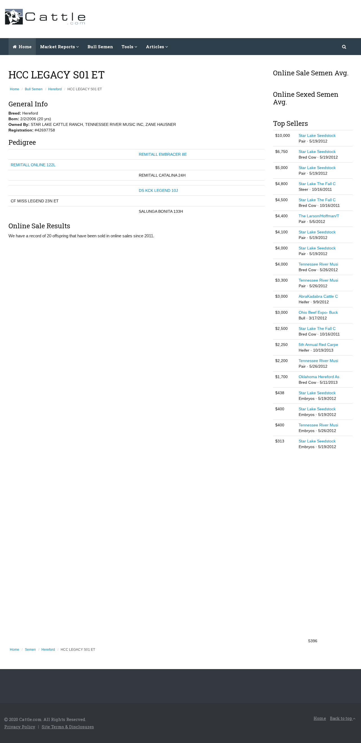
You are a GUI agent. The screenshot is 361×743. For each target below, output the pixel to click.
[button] (344, 46)
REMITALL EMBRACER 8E (163, 154)
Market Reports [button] (58, 46)
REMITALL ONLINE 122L (33, 165)
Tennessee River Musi (318, 264)
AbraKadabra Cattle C (318, 296)
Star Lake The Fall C (317, 183)
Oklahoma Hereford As (319, 376)
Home (24, 46)
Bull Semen (100, 46)
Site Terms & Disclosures (68, 726)
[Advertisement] (254, 18)
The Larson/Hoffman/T (319, 216)
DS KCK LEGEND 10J (158, 190)
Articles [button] (155, 46)
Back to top (341, 718)
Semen (30, 650)
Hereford (55, 89)
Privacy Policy (19, 726)
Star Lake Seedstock (317, 135)
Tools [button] (128, 46)
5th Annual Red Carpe (318, 344)
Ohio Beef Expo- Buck (318, 312)
